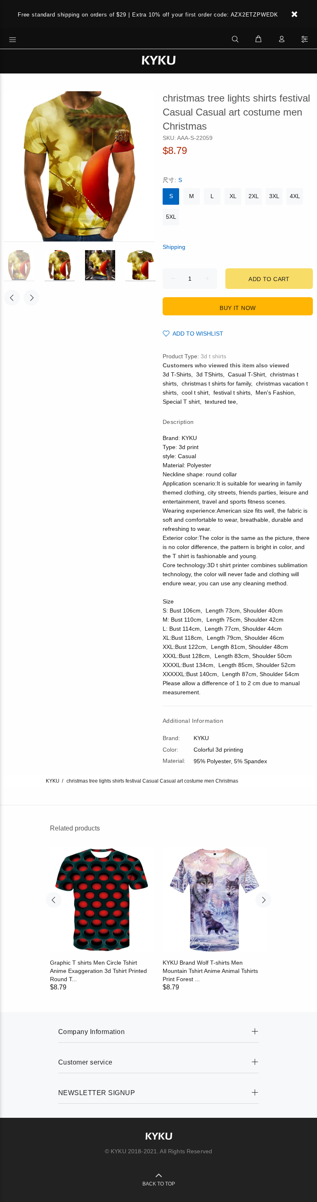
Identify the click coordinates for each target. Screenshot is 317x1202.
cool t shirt (195, 392)
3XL (274, 196)
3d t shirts (213, 356)
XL (233, 196)
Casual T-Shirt (246, 374)
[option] (24, 266)
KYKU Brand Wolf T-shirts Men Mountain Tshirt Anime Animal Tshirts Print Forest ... (210, 970)
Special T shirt (181, 401)
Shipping (174, 247)
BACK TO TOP (158, 1184)
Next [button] (31, 297)
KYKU (52, 781)
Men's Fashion (274, 392)
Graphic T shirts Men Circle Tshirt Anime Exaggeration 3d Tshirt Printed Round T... (98, 970)
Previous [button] (12, 297)
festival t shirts (232, 392)
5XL (171, 216)
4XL (295, 196)
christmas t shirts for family (216, 383)
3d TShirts (209, 374)
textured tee (220, 401)
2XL (253, 196)
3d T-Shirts (177, 374)
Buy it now (237, 308)
